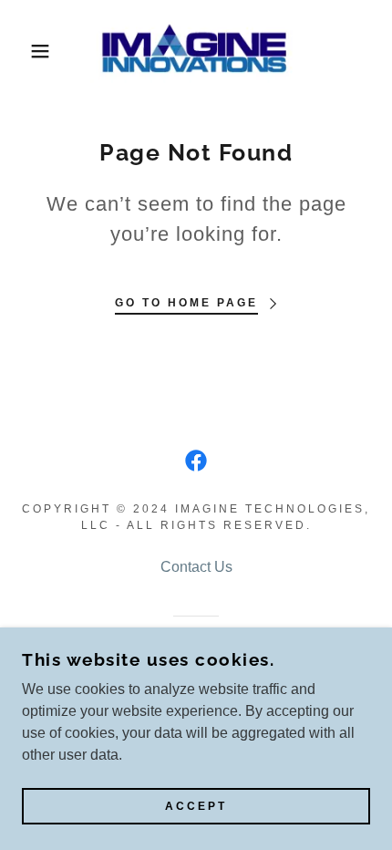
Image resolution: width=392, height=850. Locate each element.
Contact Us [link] (196, 567)
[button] (29, 51)
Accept (196, 806)
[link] (195, 51)
